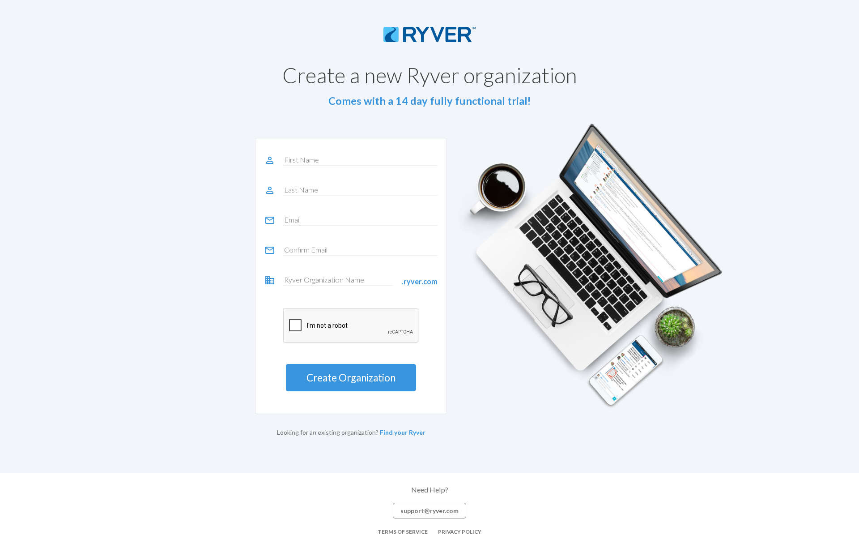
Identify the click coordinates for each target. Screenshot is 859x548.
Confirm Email (305, 249)
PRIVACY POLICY (459, 531)
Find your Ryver (402, 432)
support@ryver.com (429, 510)
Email (292, 219)
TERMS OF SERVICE (403, 531)
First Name (301, 159)
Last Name (301, 189)
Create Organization (350, 378)
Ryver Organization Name (324, 279)
